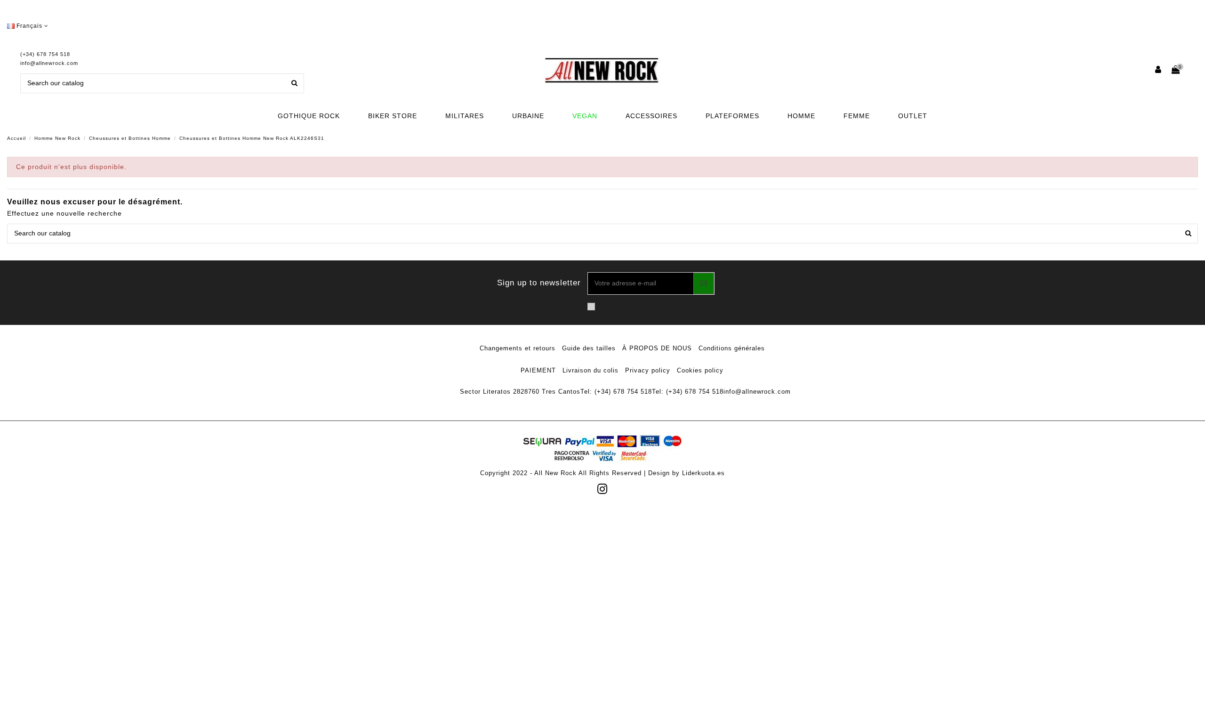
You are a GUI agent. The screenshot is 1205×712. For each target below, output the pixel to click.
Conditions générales (732, 348)
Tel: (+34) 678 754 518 (616, 391)
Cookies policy (700, 370)
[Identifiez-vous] (1158, 70)
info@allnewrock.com (49, 63)
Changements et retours (517, 348)
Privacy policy (647, 370)
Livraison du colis (590, 370)
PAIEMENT (538, 370)
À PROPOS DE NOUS (657, 348)
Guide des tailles (589, 348)
